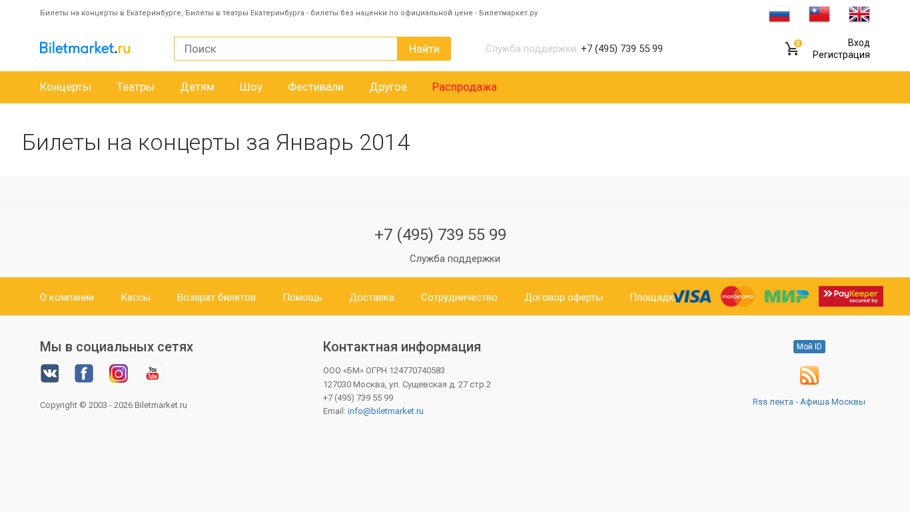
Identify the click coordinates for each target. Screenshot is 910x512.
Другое (388, 86)
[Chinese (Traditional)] (819, 13)
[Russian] (779, 13)
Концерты (65, 86)
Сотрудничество (459, 297)
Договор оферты (563, 297)
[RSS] (809, 382)
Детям (197, 86)
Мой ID (809, 346)
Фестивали (316, 86)
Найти (424, 48)
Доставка (371, 297)
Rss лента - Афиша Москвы (809, 402)
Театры (136, 86)
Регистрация (841, 54)
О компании (67, 297)
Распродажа (464, 86)
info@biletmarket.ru (386, 411)
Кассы (136, 297)
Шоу (251, 86)
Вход (859, 42)
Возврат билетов (216, 297)
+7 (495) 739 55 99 (440, 234)
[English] (859, 13)
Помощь (302, 297)
